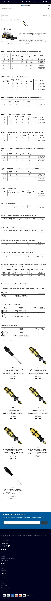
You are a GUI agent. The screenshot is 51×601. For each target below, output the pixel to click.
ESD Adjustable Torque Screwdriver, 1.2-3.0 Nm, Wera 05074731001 (38, 410)
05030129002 (41, 178)
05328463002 (41, 219)
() (49, 5)
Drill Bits (3, 556)
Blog (2, 568)
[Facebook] (2, 546)
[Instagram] (6, 546)
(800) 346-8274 (5, 540)
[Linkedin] (9, 546)
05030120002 (41, 137)
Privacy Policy (4, 585)
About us (3, 575)
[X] (4, 546)
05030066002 (41, 121)
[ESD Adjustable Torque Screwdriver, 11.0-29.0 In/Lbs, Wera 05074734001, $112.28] (38, 355)
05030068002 (41, 122)
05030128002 (41, 177)
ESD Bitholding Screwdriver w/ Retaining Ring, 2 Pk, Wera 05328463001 (13, 369)
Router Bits (4, 554)
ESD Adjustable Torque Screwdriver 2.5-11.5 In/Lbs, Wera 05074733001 (13, 410)
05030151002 (41, 195)
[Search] (48, 8)
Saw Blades (4, 552)
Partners (3, 578)
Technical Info (4, 566)
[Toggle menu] (2, 5)
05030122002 (41, 140)
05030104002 (41, 64)
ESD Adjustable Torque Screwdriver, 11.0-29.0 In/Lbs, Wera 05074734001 (38, 369)
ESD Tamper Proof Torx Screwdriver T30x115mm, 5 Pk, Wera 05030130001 (13, 490)
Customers (4, 580)
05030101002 (41, 58)
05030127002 (41, 175)
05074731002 (41, 272)
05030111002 (42, 104)
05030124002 (41, 157)
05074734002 (41, 275)
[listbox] (10, 340)
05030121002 (41, 139)
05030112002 (42, 105)
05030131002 (41, 174)
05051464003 (39, 256)
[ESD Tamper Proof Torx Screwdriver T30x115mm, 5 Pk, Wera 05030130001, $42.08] (13, 476)
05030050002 (41, 86)
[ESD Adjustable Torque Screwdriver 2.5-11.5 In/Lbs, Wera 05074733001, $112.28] (13, 395)
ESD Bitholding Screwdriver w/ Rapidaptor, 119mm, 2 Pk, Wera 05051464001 (38, 450)
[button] (25, 15)
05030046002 (41, 83)
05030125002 (41, 159)
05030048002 (41, 85)
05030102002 (41, 61)
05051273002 (39, 244)
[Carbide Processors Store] (25, 5)
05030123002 (41, 156)
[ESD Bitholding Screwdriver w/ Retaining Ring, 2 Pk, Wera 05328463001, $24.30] (13, 355)
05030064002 (41, 119)
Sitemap (3, 590)
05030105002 (41, 65)
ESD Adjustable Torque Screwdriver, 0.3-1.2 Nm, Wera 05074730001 (13, 450)
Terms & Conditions (6, 587)
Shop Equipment (5, 560)
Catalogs (3, 570)
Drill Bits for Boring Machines (8, 558)
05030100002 (41, 59)
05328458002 (40, 207)
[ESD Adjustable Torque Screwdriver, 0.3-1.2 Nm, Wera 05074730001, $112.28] (13, 436)
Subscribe (44, 522)
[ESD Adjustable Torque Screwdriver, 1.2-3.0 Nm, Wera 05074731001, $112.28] (38, 395)
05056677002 (41, 308)
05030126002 (41, 160)
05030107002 (41, 68)
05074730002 (41, 270)
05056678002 (41, 329)
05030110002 (41, 103)
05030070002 (41, 123)
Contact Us (4, 543)
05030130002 (41, 180)
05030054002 (41, 89)
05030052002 (41, 87)
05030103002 (41, 62)
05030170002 (41, 293)
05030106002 (41, 67)
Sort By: (3, 339)
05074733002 (41, 273)
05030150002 (41, 193)
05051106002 (41, 232)
